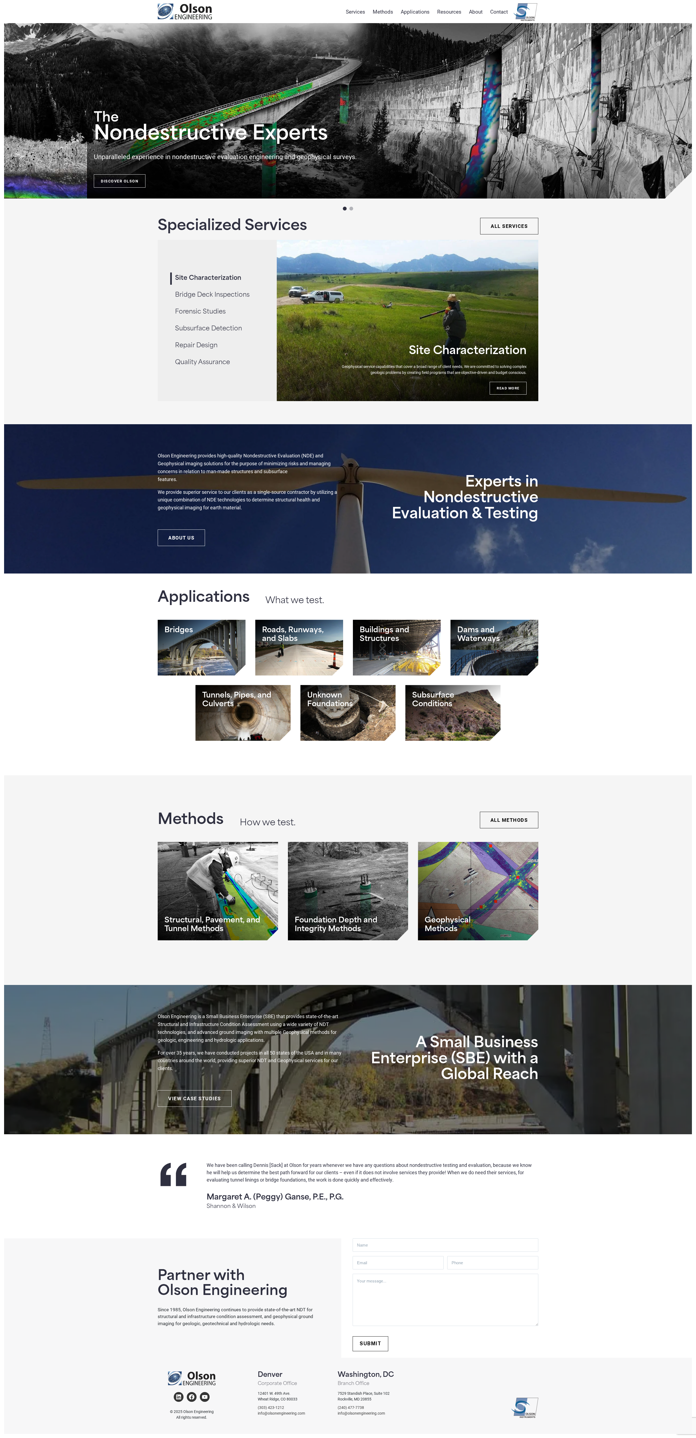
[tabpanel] (407, 320)
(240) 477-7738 (351, 1407)
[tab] (226, 295)
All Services (509, 226)
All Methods (509, 820)
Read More (508, 388)
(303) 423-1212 (271, 1407)
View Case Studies (194, 1098)
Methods (383, 11)
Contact (499, 11)
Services (355, 11)
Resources (449, 11)
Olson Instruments (525, 12)
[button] (345, 208)
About (476, 11)
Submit (370, 1343)
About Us (181, 537)
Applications (415, 11)
